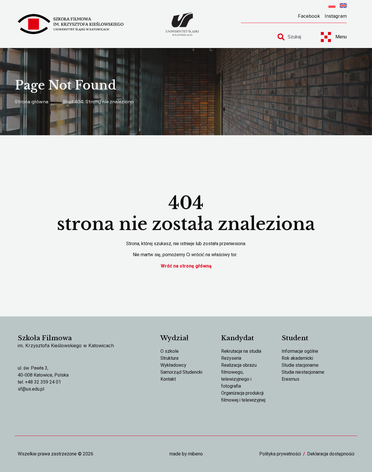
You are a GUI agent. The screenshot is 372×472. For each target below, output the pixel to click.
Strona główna (31, 102)
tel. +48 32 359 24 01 (39, 382)
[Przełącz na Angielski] (343, 6)
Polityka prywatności (280, 453)
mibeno (195, 453)
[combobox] (294, 37)
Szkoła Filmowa (45, 338)
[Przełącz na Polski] (331, 6)
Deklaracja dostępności (330, 453)
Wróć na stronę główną (186, 266)
